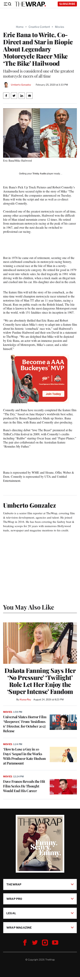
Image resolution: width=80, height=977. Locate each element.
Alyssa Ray (25, 699)
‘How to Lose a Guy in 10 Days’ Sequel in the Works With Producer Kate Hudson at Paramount (24, 756)
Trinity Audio (39, 173)
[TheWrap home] (30, 4)
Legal (11, 913)
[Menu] (7, 4)
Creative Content (39, 26)
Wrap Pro (14, 898)
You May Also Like (28, 607)
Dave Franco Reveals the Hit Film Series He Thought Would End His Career (24, 786)
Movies (59, 26)
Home (19, 26)
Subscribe (67, 3)
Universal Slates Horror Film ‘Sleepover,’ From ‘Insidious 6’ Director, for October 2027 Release (24, 724)
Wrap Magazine (19, 927)
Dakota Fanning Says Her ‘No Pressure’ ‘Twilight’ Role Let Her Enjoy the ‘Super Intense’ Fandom (40, 681)
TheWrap (13, 884)
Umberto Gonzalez (21, 84)
